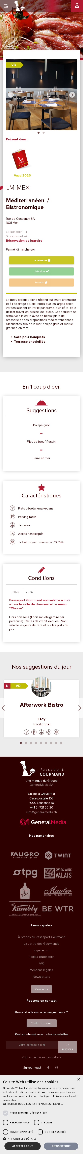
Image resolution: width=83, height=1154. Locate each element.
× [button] (78, 1079)
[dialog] (41, 1114)
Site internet (14, 236)
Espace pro (41, 950)
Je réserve (40, 260)
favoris (40, 282)
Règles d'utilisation (41, 957)
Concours (41, 989)
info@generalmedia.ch (41, 812)
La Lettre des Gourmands (41, 944)
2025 (15, 592)
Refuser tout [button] (61, 1146)
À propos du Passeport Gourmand (41, 937)
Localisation (14, 232)
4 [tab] (36, 742)
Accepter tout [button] (22, 1146)
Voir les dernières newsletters (41, 1057)
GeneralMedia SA (41, 785)
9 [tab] (61, 742)
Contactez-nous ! (42, 1023)
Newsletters (41, 977)
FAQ (42, 963)
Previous (11, 95)
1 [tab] (38, 132)
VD (13, 65)
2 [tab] (44, 132)
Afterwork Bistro (41, 704)
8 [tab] (56, 742)
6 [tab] (46, 742)
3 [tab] (31, 742)
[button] (41, 1104)
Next (72, 95)
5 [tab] (41, 742)
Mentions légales (41, 970)
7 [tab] (51, 742)
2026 (29, 592)
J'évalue (40, 271)
